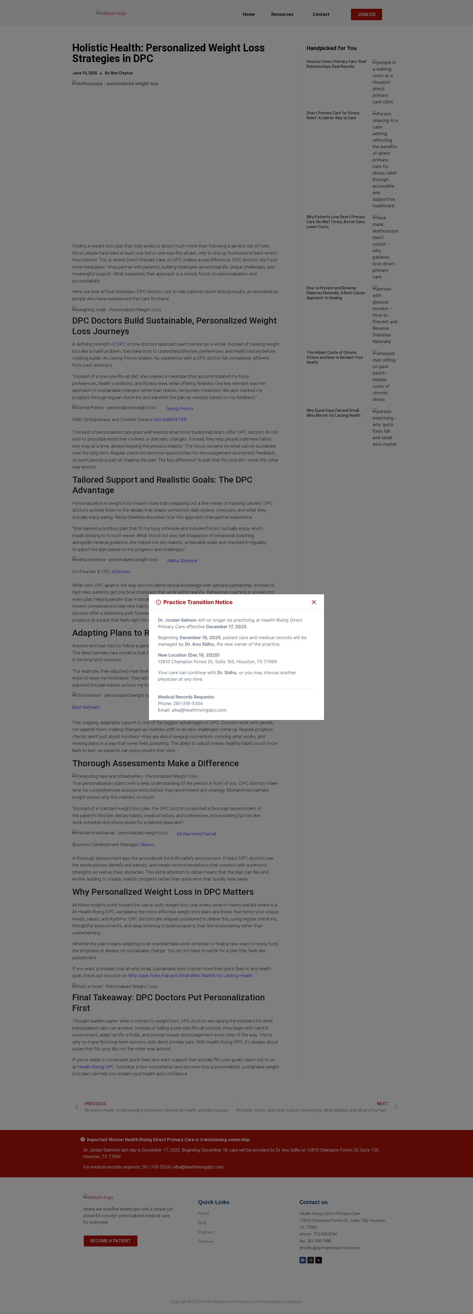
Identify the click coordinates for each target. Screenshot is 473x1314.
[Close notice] (314, 602)
